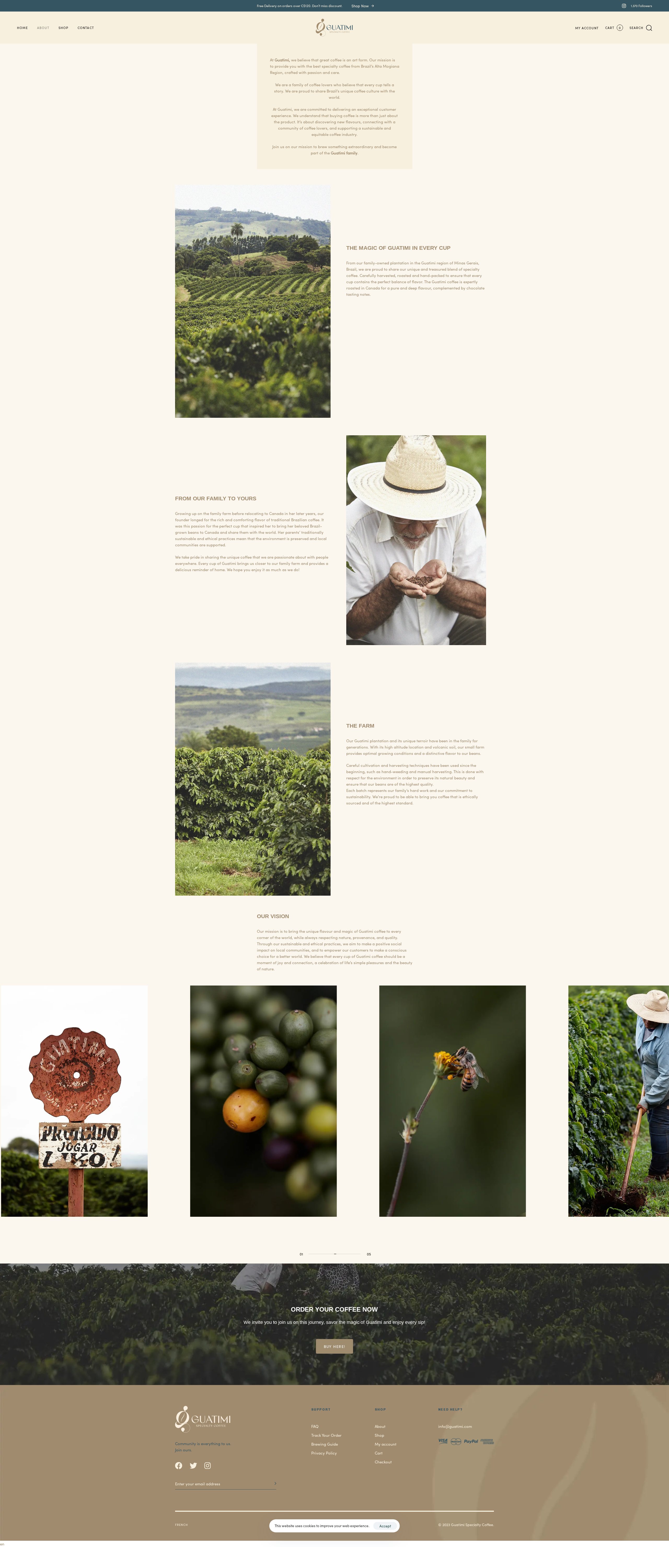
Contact (86, 27)
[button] (641, 28)
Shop (63, 27)
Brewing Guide (324, 1444)
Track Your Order (326, 1435)
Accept (385, 1525)
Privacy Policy (324, 1453)
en (2, 1543)
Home (22, 27)
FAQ (315, 1426)
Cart (379, 1453)
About (43, 27)
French (181, 1524)
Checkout (383, 1461)
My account (587, 28)
